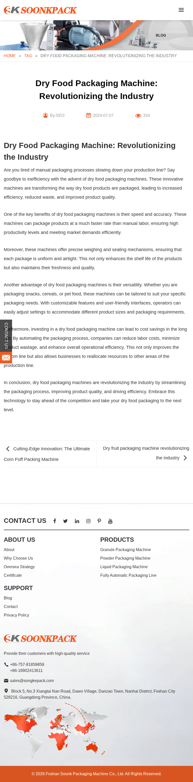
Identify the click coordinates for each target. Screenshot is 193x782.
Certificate (13, 575)
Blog (8, 598)
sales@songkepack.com (32, 680)
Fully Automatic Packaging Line (128, 575)
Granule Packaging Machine (125, 550)
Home (10, 56)
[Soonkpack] (41, 10)
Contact (11, 606)
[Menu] (181, 9)
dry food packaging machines (117, 179)
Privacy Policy (16, 615)
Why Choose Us (18, 558)
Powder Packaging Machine (125, 558)
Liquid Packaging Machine (124, 567)
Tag (28, 56)
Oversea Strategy (19, 567)
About (9, 550)
